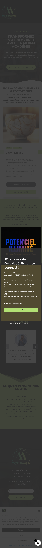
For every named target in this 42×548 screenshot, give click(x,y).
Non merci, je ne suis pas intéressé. (21, 323)
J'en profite (21, 310)
